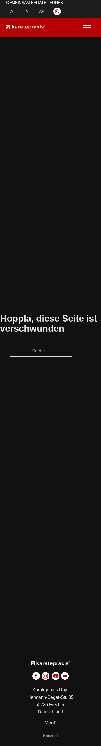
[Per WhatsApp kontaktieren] (57, 11)
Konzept (50, 735)
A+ (41, 11)
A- (12, 11)
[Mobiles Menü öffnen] (85, 27)
